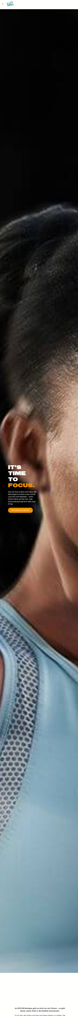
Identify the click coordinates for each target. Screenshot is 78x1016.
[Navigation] (3, 4)
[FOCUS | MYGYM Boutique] (10, 4)
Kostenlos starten (20, 510)
